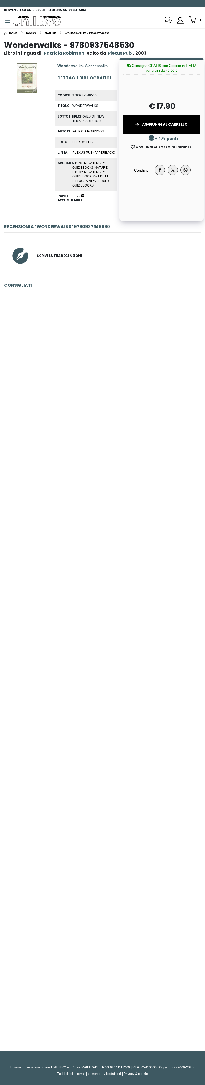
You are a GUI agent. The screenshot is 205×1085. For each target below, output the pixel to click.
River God (102, 740)
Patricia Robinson (64, 53)
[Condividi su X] (173, 170)
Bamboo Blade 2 (102, 989)
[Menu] (7, 20)
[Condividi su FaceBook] (160, 170)
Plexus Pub (82, 142)
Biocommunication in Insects (102, 617)
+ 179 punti (166, 138)
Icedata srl (113, 1073)
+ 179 (76, 195)
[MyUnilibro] (180, 20)
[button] (195, 20)
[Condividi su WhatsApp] (185, 170)
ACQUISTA (105, 406)
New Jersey (94, 163)
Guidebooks (83, 167)
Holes (102, 492)
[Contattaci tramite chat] (168, 20)
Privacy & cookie (136, 1073)
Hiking (78, 163)
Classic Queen (102, 368)
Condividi (141, 170)
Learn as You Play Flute (102, 865)
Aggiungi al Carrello (164, 124)
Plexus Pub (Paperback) (93, 152)
